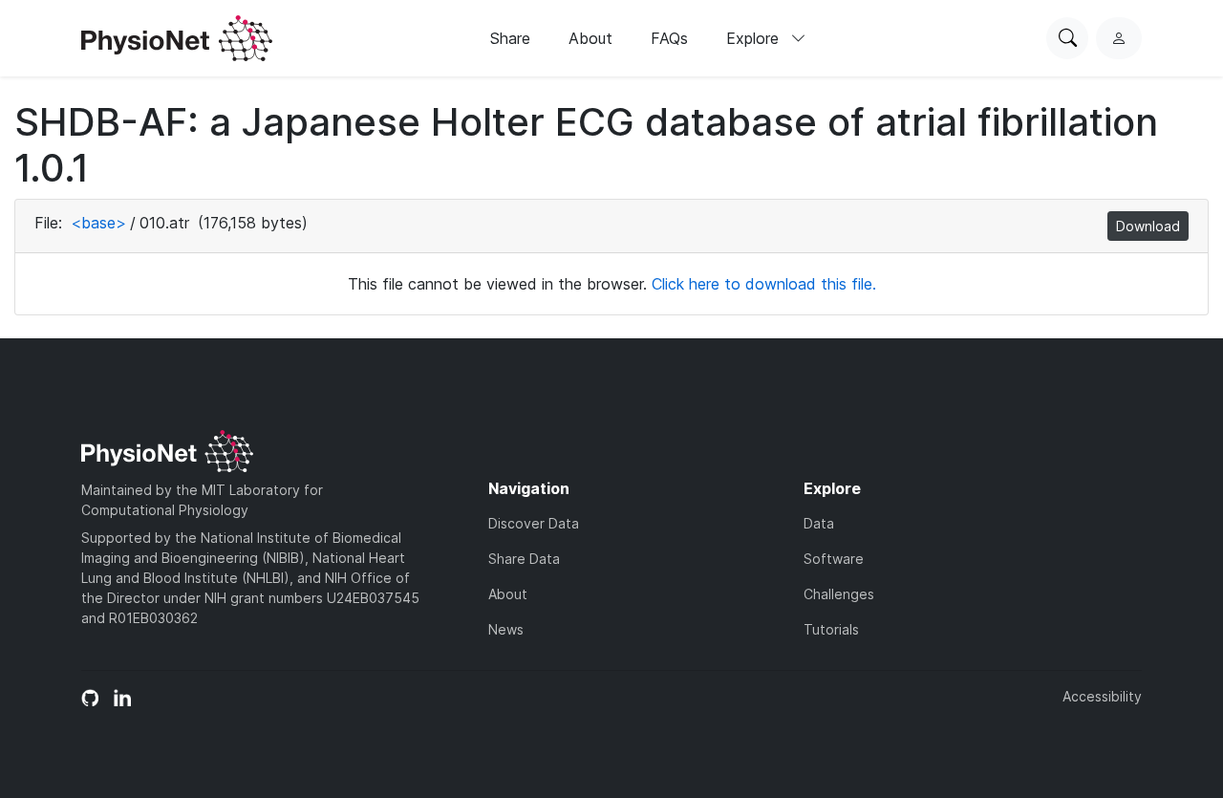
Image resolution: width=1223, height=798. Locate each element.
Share (510, 38)
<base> (98, 222)
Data (819, 523)
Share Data (524, 558)
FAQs (669, 38)
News (506, 629)
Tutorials (831, 629)
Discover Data (533, 523)
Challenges (839, 594)
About (590, 38)
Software (834, 558)
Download (1148, 226)
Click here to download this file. (764, 283)
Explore (754, 38)
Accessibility (1102, 696)
